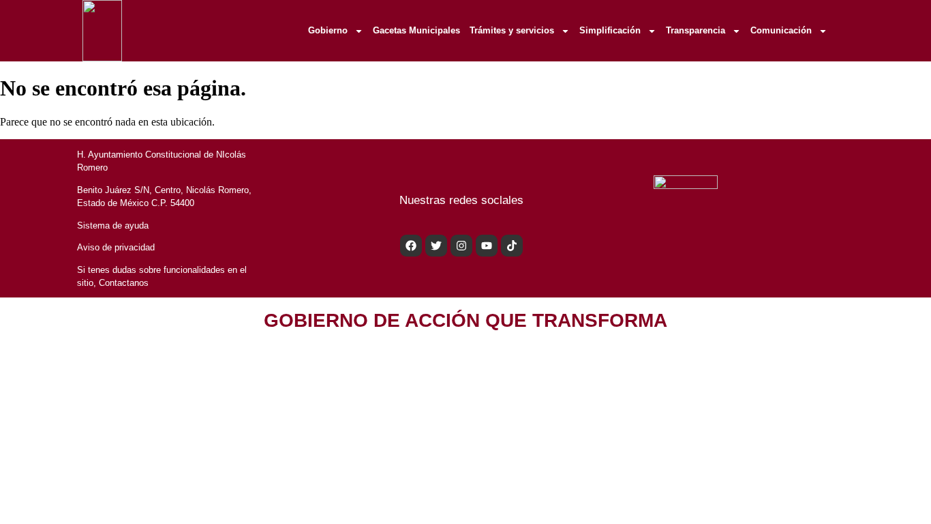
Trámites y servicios (512, 30)
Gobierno (328, 30)
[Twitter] (436, 246)
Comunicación (781, 30)
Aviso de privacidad (116, 247)
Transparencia (695, 30)
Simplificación (610, 30)
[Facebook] (411, 246)
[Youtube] (487, 246)
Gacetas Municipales (416, 30)
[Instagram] (461, 246)
